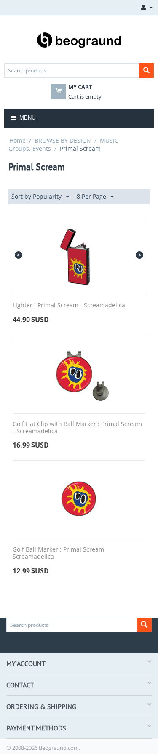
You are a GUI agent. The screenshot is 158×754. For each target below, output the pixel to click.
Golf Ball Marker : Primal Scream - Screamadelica (60, 553)
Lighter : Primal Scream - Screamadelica (69, 305)
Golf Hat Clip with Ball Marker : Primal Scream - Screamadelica (77, 428)
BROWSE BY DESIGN (63, 140)
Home (17, 140)
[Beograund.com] (79, 39)
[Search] (146, 70)
